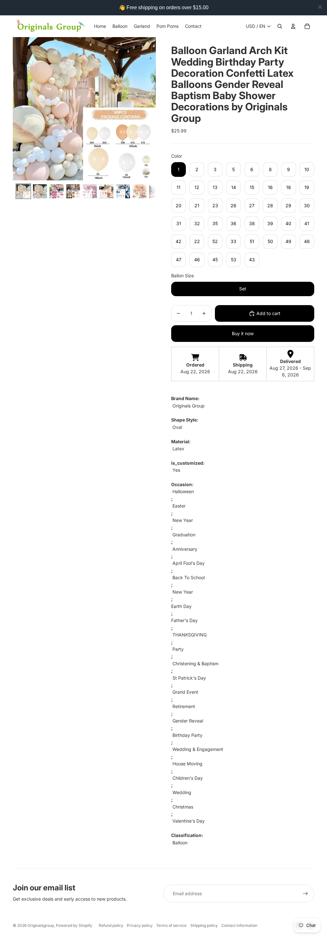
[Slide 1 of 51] (23, 191)
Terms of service (171, 925)
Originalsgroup (40, 925)
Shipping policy (204, 925)
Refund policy (111, 925)
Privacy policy (140, 925)
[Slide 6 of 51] (106, 191)
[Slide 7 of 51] (123, 191)
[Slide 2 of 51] (40, 191)
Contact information (239, 925)
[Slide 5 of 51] (90, 191)
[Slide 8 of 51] (140, 191)
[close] (320, 7)
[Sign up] (305, 894)
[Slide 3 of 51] (56, 191)
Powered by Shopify (74, 925)
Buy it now (243, 333)
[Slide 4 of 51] (73, 191)
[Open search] (280, 26)
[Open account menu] (293, 26)
